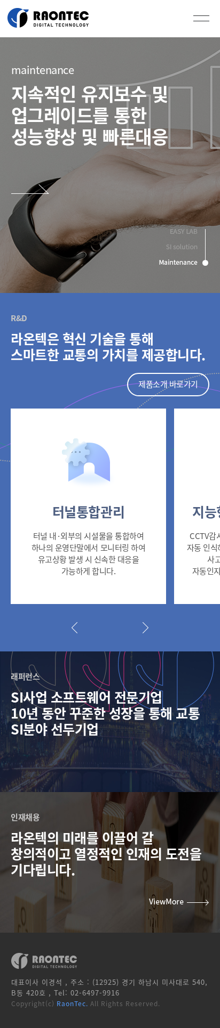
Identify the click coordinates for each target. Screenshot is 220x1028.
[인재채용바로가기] (179, 903)
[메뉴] (201, 18)
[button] (74, 627)
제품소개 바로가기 (168, 383)
